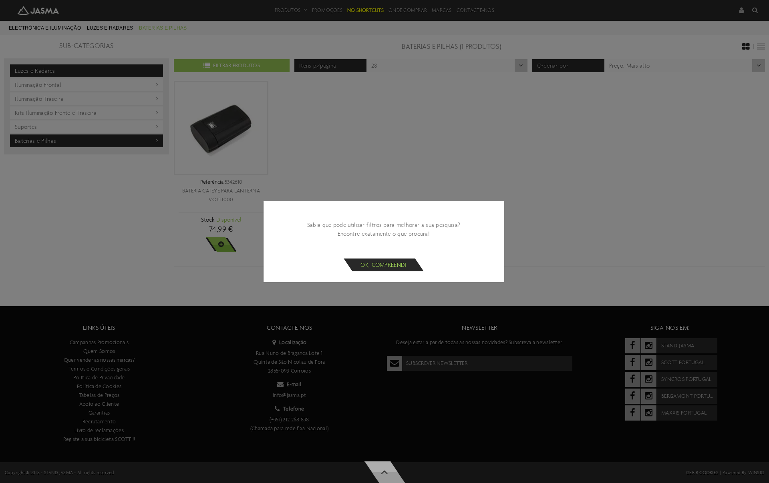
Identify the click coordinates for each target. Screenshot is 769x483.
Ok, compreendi (383, 265)
